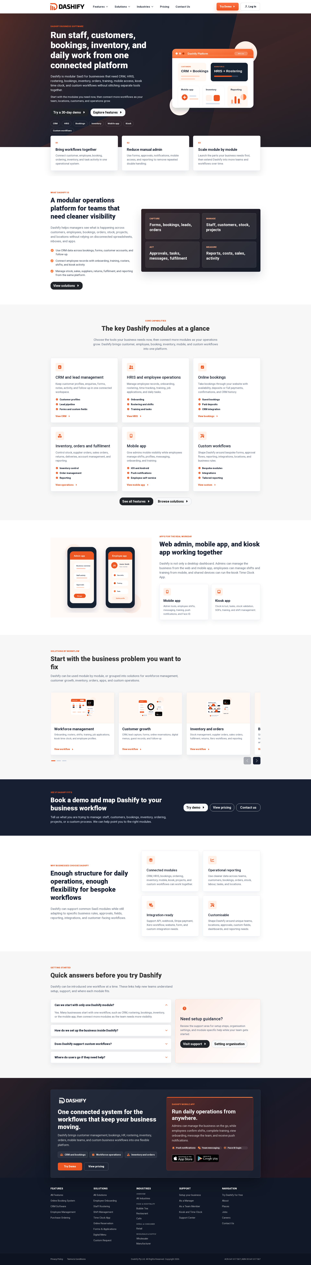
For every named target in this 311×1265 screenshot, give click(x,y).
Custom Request (102, 1240)
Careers (226, 1217)
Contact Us (183, 6)
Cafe (139, 1218)
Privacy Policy (57, 1259)
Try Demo (70, 1166)
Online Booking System (63, 1200)
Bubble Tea (142, 1208)
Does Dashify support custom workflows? (83, 1044)
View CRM (61, 416)
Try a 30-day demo (67, 112)
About (225, 1200)
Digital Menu (99, 1234)
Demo (226, 6)
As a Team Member (189, 1206)
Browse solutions (171, 501)
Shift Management (103, 1212)
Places (225, 1206)
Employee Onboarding (105, 1200)
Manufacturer (143, 1243)
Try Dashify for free (232, 1195)
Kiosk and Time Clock (190, 1212)
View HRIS (132, 416)
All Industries (143, 1198)
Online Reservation (103, 1223)
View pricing (222, 807)
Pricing (164, 6)
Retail (139, 1228)
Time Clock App (101, 1217)
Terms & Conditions (76, 1259)
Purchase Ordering (60, 1217)
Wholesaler (142, 1238)
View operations (65, 485)
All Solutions (100, 1195)
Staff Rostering (101, 1206)
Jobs (224, 1212)
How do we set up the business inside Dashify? (86, 1030)
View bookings (206, 416)
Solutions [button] (121, 6)
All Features (57, 1195)
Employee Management (63, 1212)
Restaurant (142, 1213)
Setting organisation (229, 1044)
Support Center (187, 1217)
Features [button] (99, 6)
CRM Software (58, 1206)
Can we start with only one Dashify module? (84, 1005)
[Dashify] (67, 6)
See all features (134, 501)
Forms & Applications (104, 1229)
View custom (205, 485)
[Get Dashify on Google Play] (207, 1158)
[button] (256, 760)
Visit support (193, 1044)
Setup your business (190, 1195)
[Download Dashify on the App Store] (183, 1158)
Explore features (106, 112)
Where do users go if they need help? (80, 1057)
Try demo (193, 807)
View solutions (64, 286)
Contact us (248, 807)
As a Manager (186, 1200)
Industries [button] (143, 6)
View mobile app (136, 485)
